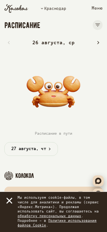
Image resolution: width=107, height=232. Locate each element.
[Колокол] (16, 8)
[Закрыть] (9, 201)
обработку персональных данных (49, 216)
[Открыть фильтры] (98, 25)
